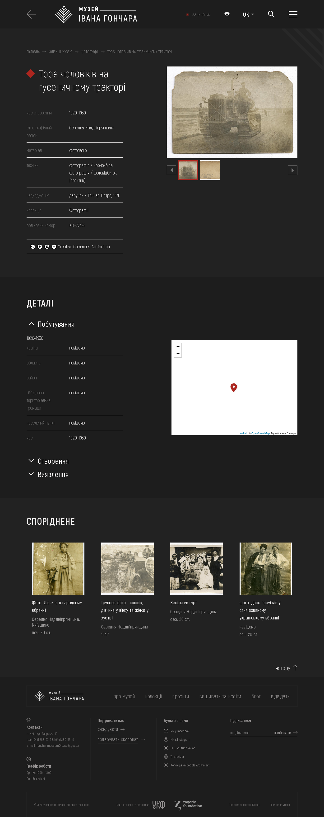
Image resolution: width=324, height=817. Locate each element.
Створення (53, 460)
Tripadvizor (177, 757)
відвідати (280, 696)
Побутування (56, 323)
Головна (33, 52)
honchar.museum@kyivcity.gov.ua (57, 745)
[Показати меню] (293, 14)
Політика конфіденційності (244, 804)
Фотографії (89, 52)
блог (256, 696)
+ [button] (178, 346)
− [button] (178, 354)
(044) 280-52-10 (64, 739)
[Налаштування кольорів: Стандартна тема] (227, 14)
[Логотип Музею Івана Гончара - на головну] (114, 14)
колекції (153, 696)
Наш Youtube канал (183, 748)
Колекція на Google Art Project (190, 765)
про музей (124, 696)
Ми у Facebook (180, 731)
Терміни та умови (280, 804)
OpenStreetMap (260, 433)
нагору (283, 668)
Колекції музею (60, 52)
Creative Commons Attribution (83, 246)
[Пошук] (271, 14)
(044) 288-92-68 (42, 739)
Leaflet (243, 433)
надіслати (282, 732)
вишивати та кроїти (220, 696)
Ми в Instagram (180, 739)
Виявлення (53, 473)
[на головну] (59, 696)
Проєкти (180, 696)
